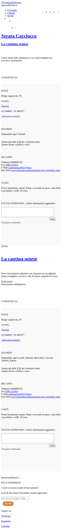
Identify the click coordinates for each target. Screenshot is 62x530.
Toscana (5, 106)
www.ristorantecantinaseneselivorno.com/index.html (35, 170)
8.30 (19, 142)
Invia (52, 219)
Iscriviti (8, 503)
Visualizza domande (10, 222)
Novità (10, 15)
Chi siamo (12, 10)
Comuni (11, 13)
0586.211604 (11, 165)
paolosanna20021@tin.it (20, 167)
